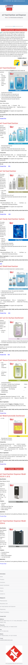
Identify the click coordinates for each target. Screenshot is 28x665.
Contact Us (2, 593)
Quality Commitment (4, 585)
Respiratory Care (4, 603)
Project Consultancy (4, 612)
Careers (2, 588)
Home (6, 17)
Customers (2, 582)
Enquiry (1, 591)
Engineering (2, 609)
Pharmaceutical (3, 600)
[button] (5, 26)
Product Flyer (3, 118)
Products (2, 579)
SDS (9, 166)
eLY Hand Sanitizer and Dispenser (7, 606)
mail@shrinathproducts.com (6, 640)
